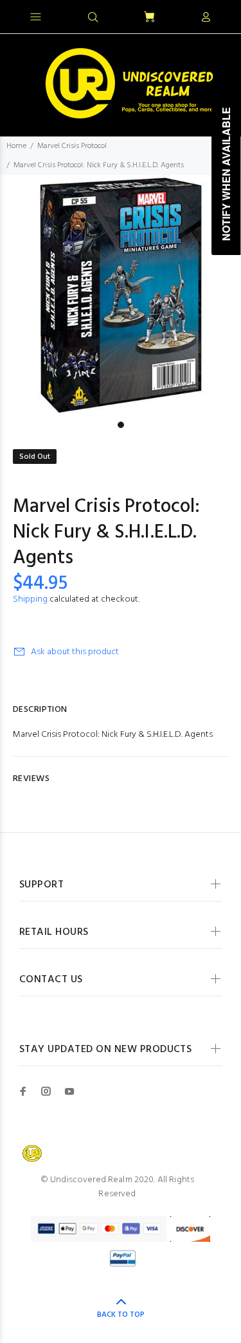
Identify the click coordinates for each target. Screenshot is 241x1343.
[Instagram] (46, 1091)
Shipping (30, 599)
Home (16, 146)
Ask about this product (75, 652)
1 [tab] (121, 425)
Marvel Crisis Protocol (72, 146)
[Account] (205, 18)
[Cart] (149, 17)
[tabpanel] (120, 295)
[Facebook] (23, 1091)
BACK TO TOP (121, 1314)
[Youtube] (69, 1091)
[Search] (93, 18)
